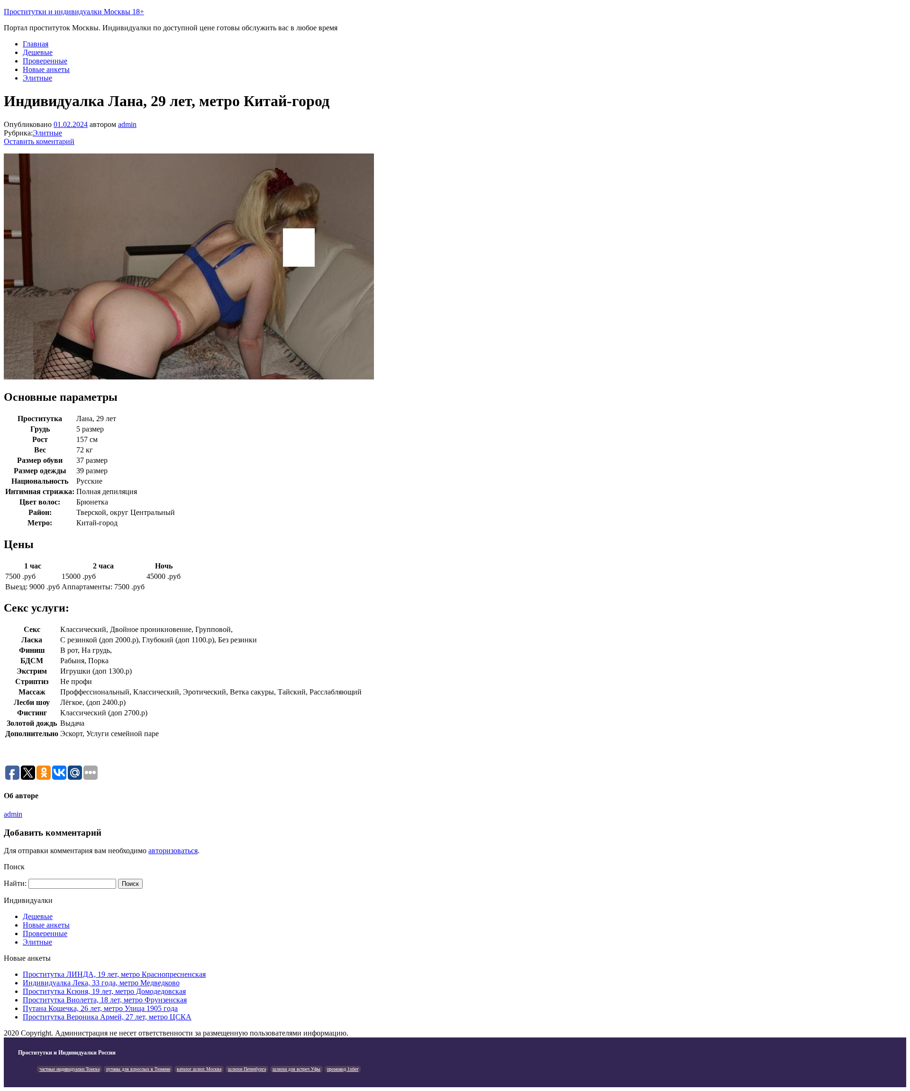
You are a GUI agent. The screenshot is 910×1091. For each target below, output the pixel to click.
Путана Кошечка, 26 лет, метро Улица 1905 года (100, 1008)
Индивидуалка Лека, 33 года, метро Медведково (101, 983)
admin (127, 124)
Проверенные (45, 61)
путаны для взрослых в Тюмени (138, 1069)
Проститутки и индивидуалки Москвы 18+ (74, 12)
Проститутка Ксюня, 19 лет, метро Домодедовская (104, 991)
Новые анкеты (46, 69)
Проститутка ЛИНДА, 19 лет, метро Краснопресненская (114, 974)
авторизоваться (173, 851)
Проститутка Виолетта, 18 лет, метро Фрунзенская (105, 1000)
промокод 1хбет (342, 1069)
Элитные (37, 78)
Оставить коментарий (39, 141)
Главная (35, 44)
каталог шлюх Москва (199, 1069)
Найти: (15, 883)
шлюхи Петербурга (247, 1069)
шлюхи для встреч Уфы (296, 1069)
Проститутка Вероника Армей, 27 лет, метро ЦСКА (107, 1017)
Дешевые (38, 52)
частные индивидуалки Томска (69, 1069)
